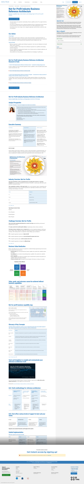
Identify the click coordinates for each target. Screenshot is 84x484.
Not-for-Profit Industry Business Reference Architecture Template (20, 82)
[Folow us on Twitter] (76, 477)
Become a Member (53, 473)
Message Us (73, 473)
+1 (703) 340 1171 (49, 462)
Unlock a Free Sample (15, 18)
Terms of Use (17, 471)
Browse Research (36, 473)
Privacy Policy (17, 472)
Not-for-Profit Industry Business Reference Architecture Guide (20, 70)
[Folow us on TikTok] (73, 479)
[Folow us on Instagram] (71, 479)
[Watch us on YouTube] (74, 477)
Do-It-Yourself (53, 467)
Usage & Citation (18, 470)
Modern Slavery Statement (19, 473)
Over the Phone (53, 468)
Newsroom (17, 469)
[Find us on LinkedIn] (71, 477)
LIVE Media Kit (35, 468)
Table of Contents (59, 38)
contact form (49, 455)
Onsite (52, 469)
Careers (17, 468)
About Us (17, 467)
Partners (35, 467)
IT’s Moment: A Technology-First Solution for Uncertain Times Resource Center (43, 461)
